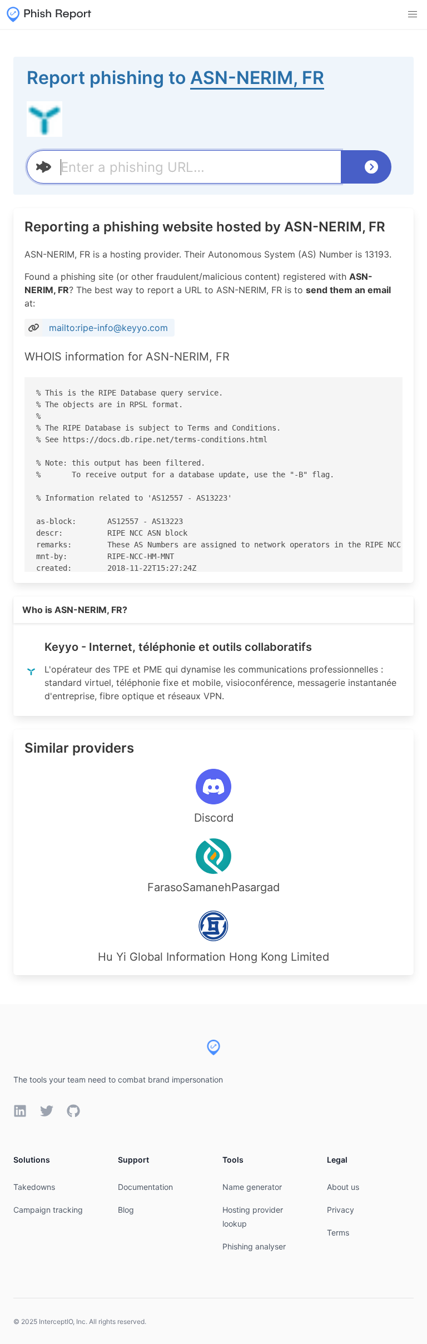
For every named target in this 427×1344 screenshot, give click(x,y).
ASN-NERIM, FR (257, 77)
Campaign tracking (48, 1209)
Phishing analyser (254, 1246)
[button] (412, 14)
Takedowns (34, 1187)
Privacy (340, 1209)
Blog (126, 1209)
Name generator (252, 1187)
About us (343, 1187)
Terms (338, 1232)
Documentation (145, 1187)
